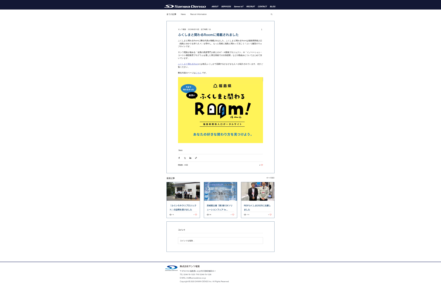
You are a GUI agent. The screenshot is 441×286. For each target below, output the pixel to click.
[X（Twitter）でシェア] (185, 158)
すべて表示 (270, 178)
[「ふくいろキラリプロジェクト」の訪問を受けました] (183, 191)
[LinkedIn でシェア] (190, 158)
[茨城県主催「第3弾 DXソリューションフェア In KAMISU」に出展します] (220, 191)
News (183, 14)
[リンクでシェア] (196, 158)
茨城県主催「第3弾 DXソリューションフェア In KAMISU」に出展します (219, 208)
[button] (271, 14)
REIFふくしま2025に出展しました (257, 207)
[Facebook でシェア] (179, 158)
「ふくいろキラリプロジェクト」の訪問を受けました (182, 207)
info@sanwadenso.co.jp (196, 278)
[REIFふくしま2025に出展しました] (257, 191)
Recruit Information (198, 14)
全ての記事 (171, 14)
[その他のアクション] (261, 29)
